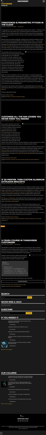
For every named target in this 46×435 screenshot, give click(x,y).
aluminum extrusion (15, 218)
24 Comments (12, 324)
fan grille (26, 159)
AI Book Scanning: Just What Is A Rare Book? (19, 394)
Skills (25, 284)
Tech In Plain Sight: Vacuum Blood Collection (19, 399)
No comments (12, 329)
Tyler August (13, 26)
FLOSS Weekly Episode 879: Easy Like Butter (18, 389)
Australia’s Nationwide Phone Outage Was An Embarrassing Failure (19, 322)
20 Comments (12, 345)
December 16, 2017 (5, 183)
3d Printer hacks (10, 157)
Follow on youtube (6, 305)
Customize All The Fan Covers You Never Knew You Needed (21, 118)
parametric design (20, 96)
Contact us (10, 305)
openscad (31, 159)
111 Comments (12, 396)
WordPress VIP (25, 428)
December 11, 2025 (5, 26)
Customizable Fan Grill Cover (11, 132)
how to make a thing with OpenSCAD (24, 153)
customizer (13, 96)
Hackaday (23, 1)
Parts (15, 157)
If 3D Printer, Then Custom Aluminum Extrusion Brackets (22, 180)
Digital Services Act (18, 427)
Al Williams (11, 244)
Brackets (22, 218)
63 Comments (21, 183)
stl (7, 220)
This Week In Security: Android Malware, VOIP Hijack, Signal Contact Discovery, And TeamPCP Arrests (20, 383)
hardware (16, 217)
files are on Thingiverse (9, 198)
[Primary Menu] (44, 1)
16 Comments (12, 334)
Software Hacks (9, 95)
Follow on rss (8, 305)
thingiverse (36, 159)
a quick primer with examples (11, 201)
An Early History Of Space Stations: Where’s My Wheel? (20, 337)
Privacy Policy (42, 426)
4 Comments (12, 386)
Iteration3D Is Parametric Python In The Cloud (22, 23)
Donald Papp (11, 120)
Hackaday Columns (18, 284)
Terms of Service (11, 427)
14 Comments (20, 26)
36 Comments (12, 401)
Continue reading (25, 282)
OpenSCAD (4, 151)
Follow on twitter (4, 305)
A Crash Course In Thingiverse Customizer (19, 241)
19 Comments (17, 244)
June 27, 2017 (4, 244)
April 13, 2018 (4, 120)
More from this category (6, 349)
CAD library (7, 96)
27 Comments (12, 340)
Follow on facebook (2, 305)
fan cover (18, 159)
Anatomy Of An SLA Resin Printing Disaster (18, 331)
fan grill (22, 159)
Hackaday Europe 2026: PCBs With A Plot (18, 327)
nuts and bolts (38, 218)
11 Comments (18, 120)
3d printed (7, 159)
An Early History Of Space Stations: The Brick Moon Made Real (19, 343)
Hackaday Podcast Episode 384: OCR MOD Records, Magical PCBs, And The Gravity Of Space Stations (20, 377)
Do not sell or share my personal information (29, 427)
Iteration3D (15, 33)
